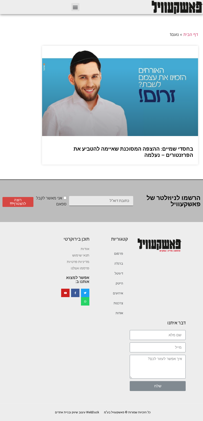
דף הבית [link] (190, 34)
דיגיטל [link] (119, 273)
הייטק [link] (119, 283)
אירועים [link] (118, 293)
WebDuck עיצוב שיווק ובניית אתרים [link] (77, 412)
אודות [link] (119, 313)
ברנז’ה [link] (118, 263)
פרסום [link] (118, 253)
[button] (75, 7)
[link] (177, 7)
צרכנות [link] (118, 303)
